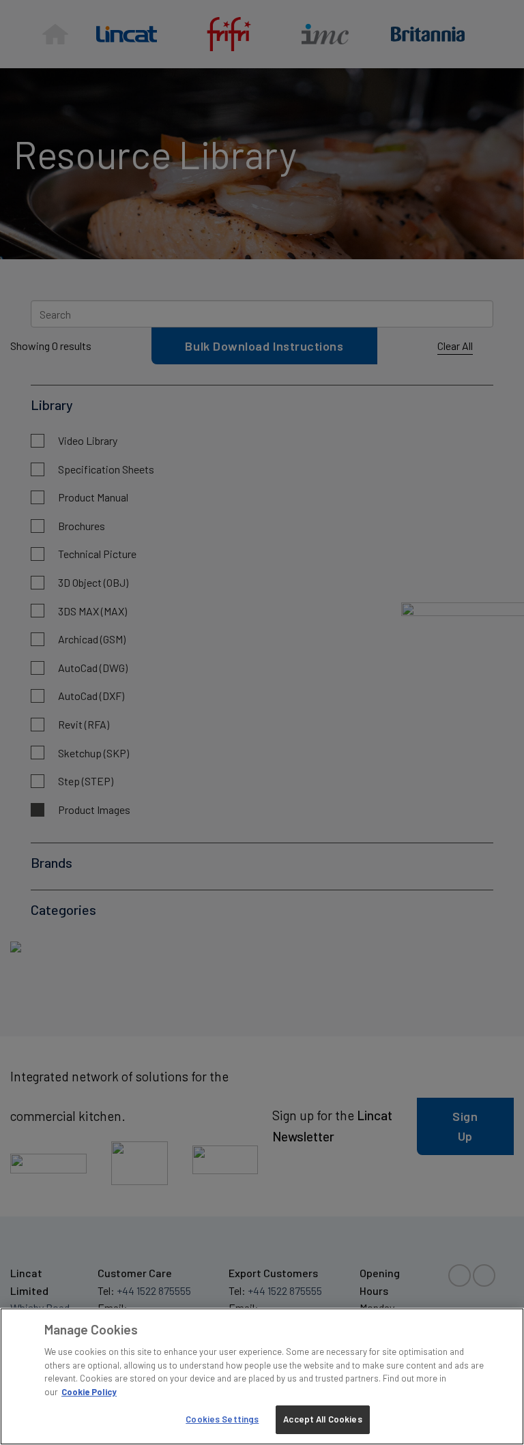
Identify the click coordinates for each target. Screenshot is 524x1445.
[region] (262, 1376)
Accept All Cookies (322, 1419)
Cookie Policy (89, 1391)
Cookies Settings (222, 1419)
